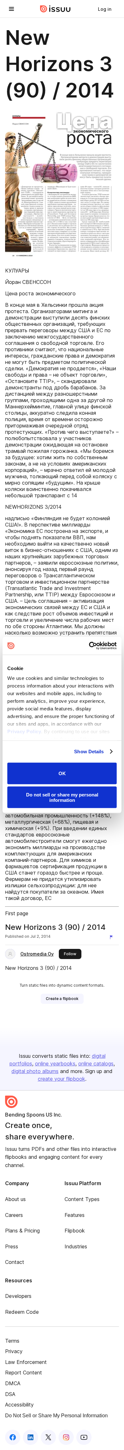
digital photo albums (35, 1071)
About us (15, 1199)
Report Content (23, 1372)
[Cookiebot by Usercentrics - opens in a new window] (89, 646)
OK (62, 773)
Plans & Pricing (22, 1230)
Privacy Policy (24, 731)
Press (11, 1246)
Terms (12, 1341)
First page (16, 913)
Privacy (14, 1351)
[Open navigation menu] (11, 9)
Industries (76, 1246)
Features (75, 1215)
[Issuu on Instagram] (66, 1437)
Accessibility (19, 1404)
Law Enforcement (26, 1362)
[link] (104, 9)
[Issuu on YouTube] (84, 1437)
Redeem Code (22, 1312)
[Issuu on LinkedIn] (30, 1437)
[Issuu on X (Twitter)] (48, 1437)
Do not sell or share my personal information (62, 797)
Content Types (82, 1199)
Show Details (89, 751)
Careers (14, 1215)
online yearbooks (55, 1063)
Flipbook (75, 1230)
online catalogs (96, 1063)
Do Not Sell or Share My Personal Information (56, 1415)
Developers (18, 1296)
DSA (10, 1394)
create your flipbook (61, 1079)
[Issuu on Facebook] (12, 1437)
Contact (14, 1262)
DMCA (12, 1383)
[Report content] (112, 937)
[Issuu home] (55, 8)
